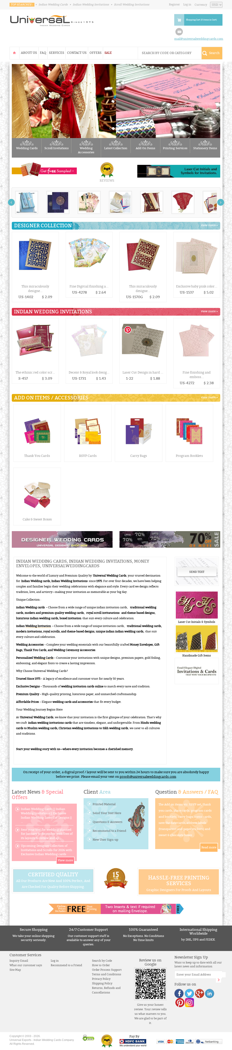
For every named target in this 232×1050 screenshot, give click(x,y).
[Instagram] (189, 1002)
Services (56, 53)
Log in (187, 4)
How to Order (101, 965)
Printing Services (175, 148)
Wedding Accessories (86, 150)
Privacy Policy (101, 979)
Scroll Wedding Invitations (131, 4)
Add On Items (145, 148)
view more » (209, 225)
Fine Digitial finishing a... (89, 286)
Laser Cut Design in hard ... (143, 372)
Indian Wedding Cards (53, 4)
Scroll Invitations (56, 148)
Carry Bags (138, 456)
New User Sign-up (105, 840)
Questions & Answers (107, 822)
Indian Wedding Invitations (91, 4)
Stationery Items (205, 148)
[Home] (14, 53)
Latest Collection (115, 148)
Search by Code (102, 960)
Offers (95, 53)
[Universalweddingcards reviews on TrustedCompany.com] (107, 1041)
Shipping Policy (102, 983)
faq (43, 53)
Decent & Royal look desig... (89, 372)
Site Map (15, 969)
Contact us (77, 53)
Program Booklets (189, 456)
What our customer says (26, 965)
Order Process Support (107, 969)
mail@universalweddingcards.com (198, 39)
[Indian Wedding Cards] (52, 19)
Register (174, 4)
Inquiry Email (19, 960)
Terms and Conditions (106, 974)
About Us (29, 53)
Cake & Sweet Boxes (37, 519)
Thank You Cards (37, 456)
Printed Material (104, 804)
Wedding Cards (27, 148)
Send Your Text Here (107, 813)
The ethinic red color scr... (35, 372)
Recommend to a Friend (109, 831)
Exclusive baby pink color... (196, 286)
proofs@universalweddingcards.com (148, 777)
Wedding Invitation (38, 626)
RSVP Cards (88, 456)
